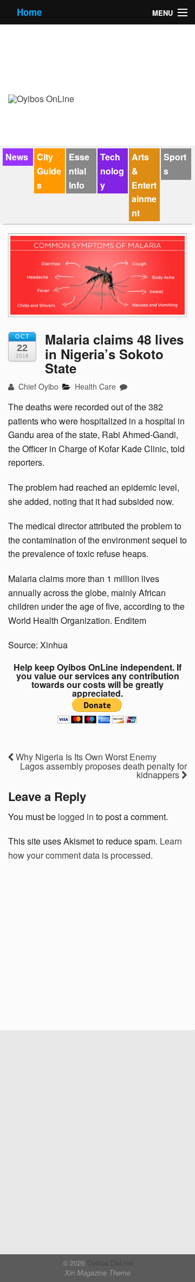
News (16, 157)
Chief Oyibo (37, 386)
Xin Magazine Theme (97, 1273)
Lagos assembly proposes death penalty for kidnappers (103, 770)
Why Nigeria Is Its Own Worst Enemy (85, 757)
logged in (76, 816)
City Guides (49, 171)
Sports (175, 164)
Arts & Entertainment (144, 184)
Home (29, 11)
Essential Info (79, 171)
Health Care (95, 386)
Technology (112, 171)
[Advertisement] (89, 949)
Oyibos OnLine (109, 1263)
